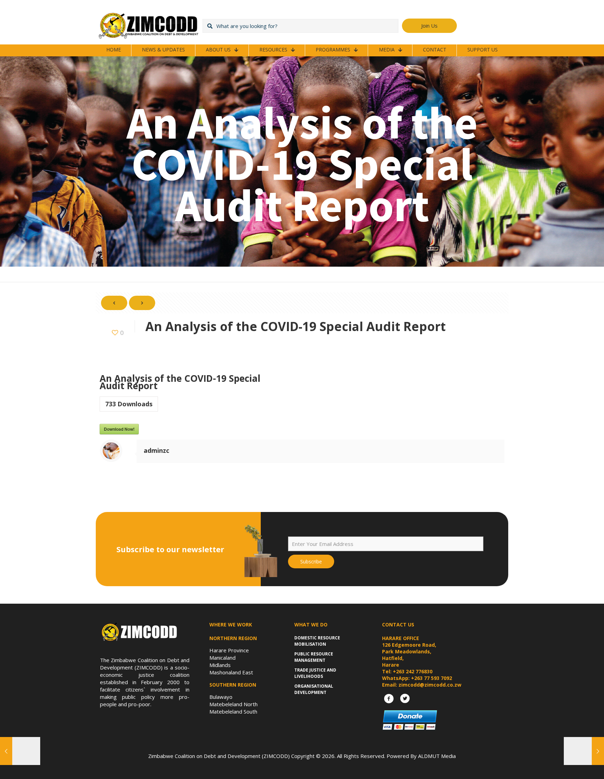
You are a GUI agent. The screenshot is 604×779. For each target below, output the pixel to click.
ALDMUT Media (437, 755)
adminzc (156, 450)
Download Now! (119, 429)
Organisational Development (313, 689)
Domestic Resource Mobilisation (317, 641)
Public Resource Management (313, 657)
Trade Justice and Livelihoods (315, 673)
